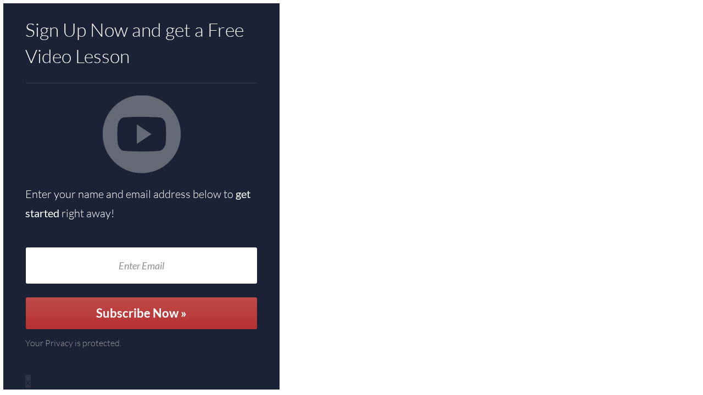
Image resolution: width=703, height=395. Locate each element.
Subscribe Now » (141, 313)
